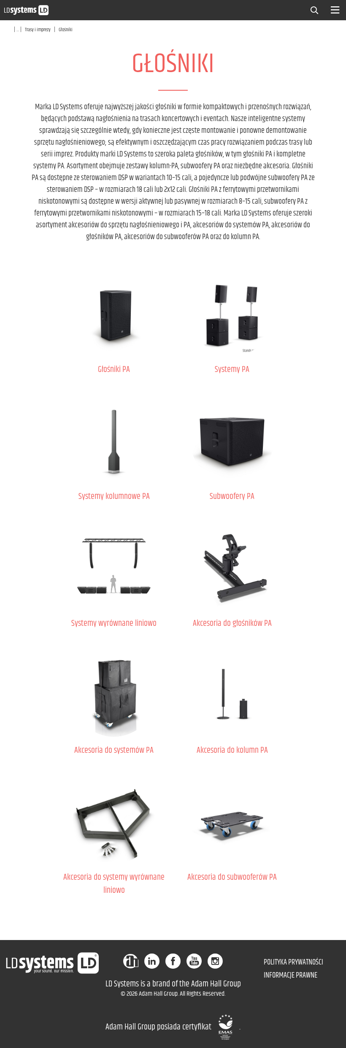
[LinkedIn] (151, 961)
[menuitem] (316, 9)
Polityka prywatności (293, 962)
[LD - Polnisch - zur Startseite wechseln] (26, 9)
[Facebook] (173, 961)
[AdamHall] (130, 961)
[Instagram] (215, 961)
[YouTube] (194, 961)
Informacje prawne (290, 975)
